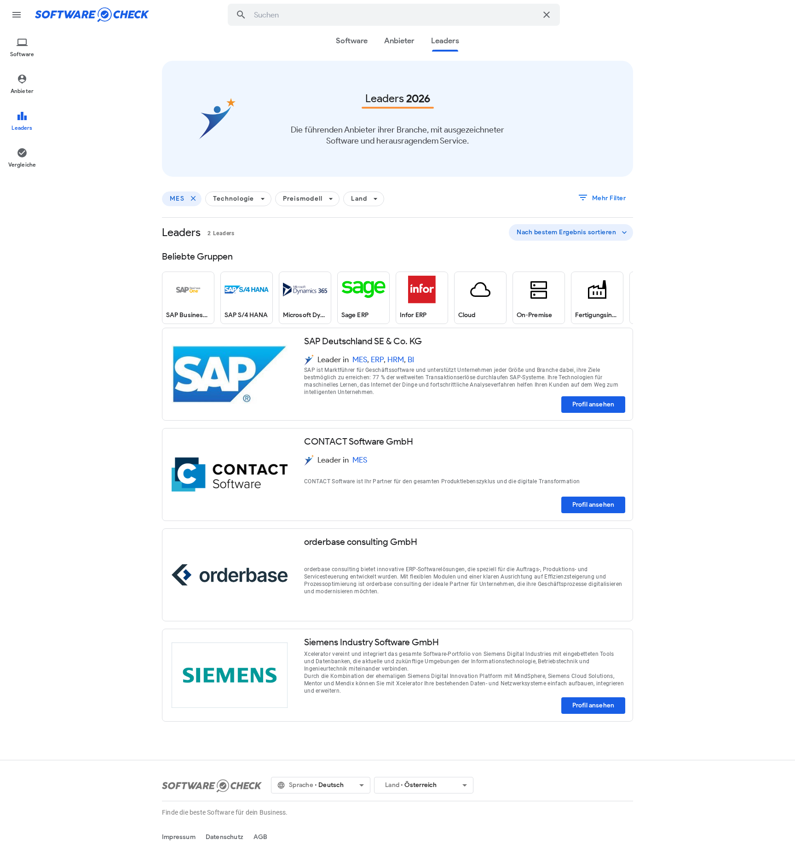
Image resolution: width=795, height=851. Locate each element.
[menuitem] (22, 47)
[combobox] (395, 14)
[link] (188, 298)
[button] (241, 14)
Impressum (179, 837)
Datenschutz (224, 837)
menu (16, 14)
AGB (260, 837)
